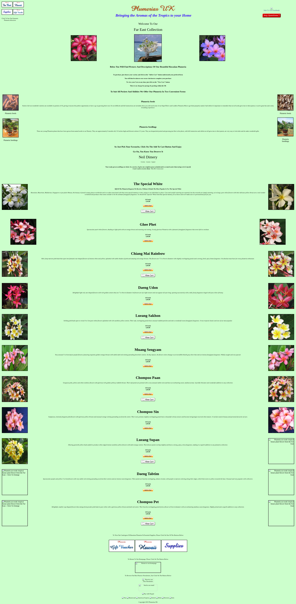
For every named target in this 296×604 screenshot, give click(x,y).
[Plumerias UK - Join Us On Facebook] (272, 9)
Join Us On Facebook (272, 10)
